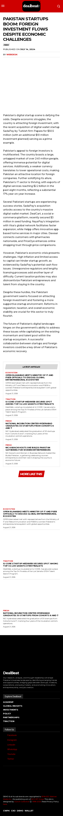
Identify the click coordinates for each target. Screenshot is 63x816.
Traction (10, 399)
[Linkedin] (4, 744)
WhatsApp (12, 749)
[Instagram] (4, 740)
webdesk (12, 54)
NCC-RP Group (37, 799)
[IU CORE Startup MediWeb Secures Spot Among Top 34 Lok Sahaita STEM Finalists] (31, 544)
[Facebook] (6, 61)
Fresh (6, 45)
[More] (27, 61)
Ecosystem (11, 373)
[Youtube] (4, 754)
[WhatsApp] (20, 61)
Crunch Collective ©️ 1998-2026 (27, 802)
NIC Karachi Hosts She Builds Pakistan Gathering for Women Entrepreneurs (28, 448)
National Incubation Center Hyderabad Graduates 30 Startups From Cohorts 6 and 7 (30, 425)
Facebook (12, 735)
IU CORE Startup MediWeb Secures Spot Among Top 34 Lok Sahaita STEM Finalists (30, 402)
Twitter (10, 759)
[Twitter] (4, 759)
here (5, 804)
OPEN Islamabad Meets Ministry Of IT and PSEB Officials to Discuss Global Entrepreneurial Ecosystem (29, 377)
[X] (13, 61)
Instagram (12, 740)
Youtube (11, 754)
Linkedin (11, 744)
